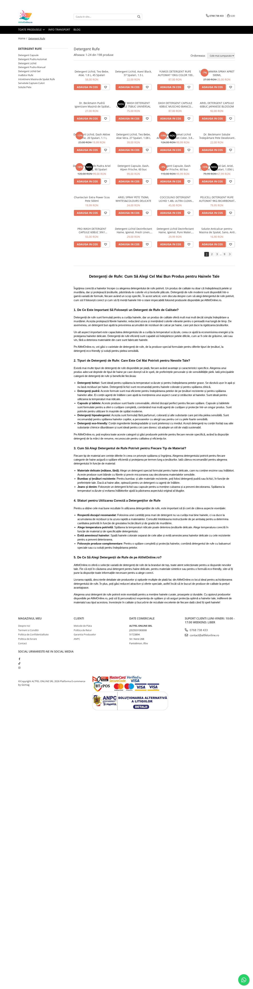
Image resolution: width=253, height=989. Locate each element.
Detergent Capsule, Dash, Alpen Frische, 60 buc (133, 167)
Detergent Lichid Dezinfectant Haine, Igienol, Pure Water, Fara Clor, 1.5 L (175, 230)
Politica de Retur (83, 630)
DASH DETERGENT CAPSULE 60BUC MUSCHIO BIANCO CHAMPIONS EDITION (175, 104)
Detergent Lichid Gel (29, 71)
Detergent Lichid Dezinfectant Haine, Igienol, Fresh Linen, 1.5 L (133, 230)
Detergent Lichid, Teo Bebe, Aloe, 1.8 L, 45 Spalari (92, 73)
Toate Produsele (30, 29)
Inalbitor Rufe (25, 75)
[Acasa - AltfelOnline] (36, 16)
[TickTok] (19, 663)
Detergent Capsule (28, 55)
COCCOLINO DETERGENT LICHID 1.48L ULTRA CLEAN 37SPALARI (175, 199)
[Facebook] (19, 659)
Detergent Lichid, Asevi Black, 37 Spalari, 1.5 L (133, 73)
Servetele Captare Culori (31, 83)
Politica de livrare (27, 639)
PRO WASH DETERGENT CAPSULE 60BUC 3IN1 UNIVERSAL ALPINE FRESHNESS (91, 230)
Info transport (59, 29)
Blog (77, 29)
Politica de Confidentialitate (33, 634)
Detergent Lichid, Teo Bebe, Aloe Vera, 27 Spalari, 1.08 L (133, 136)
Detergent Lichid (27, 63)
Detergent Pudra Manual (31, 67)
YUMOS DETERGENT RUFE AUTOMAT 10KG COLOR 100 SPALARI (175, 73)
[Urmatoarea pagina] (229, 254)
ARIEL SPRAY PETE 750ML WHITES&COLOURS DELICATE (133, 199)
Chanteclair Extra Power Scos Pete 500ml (92, 199)
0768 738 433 (198, 630)
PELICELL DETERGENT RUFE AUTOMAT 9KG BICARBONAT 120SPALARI (216, 199)
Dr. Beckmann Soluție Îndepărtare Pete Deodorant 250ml (216, 136)
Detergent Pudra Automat (32, 59)
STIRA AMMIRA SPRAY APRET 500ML (216, 73)
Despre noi (24, 625)
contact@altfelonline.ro (204, 635)
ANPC (77, 639)
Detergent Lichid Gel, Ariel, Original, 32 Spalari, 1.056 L (217, 167)
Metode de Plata (83, 625)
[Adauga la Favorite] (105, 87)
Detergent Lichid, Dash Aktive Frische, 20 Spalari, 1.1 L (92, 136)
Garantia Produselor (85, 634)
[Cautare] (139, 17)
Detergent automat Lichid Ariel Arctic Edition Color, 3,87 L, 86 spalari (175, 136)
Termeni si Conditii (28, 630)
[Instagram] (19, 667)
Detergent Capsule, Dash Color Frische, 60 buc (175, 167)
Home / (23, 38)
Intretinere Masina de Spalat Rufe (36, 79)
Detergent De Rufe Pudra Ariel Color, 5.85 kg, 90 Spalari (92, 167)
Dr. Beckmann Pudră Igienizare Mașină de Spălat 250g (92, 104)
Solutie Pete (24, 87)
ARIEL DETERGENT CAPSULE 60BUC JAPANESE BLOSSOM (217, 104)
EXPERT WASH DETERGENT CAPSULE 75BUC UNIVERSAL (133, 104)
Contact (22, 643)
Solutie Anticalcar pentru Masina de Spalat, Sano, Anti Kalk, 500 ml (217, 230)
